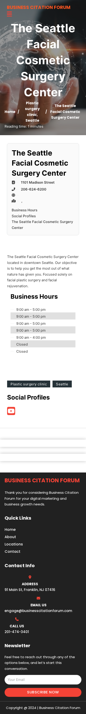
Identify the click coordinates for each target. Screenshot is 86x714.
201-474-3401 (17, 631)
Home (10, 111)
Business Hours (24, 210)
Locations (14, 544)
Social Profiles (24, 216)
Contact (12, 551)
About (10, 537)
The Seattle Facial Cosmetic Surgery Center (42, 225)
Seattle (32, 120)
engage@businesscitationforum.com (38, 610)
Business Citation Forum (38, 7)
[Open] (9, 14)
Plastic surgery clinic (32, 109)
